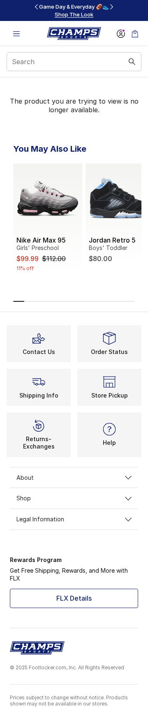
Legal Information (40, 519)
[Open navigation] (16, 33)
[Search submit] (132, 62)
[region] (74, 10)
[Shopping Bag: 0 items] (135, 33)
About (25, 477)
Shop (23, 498)
